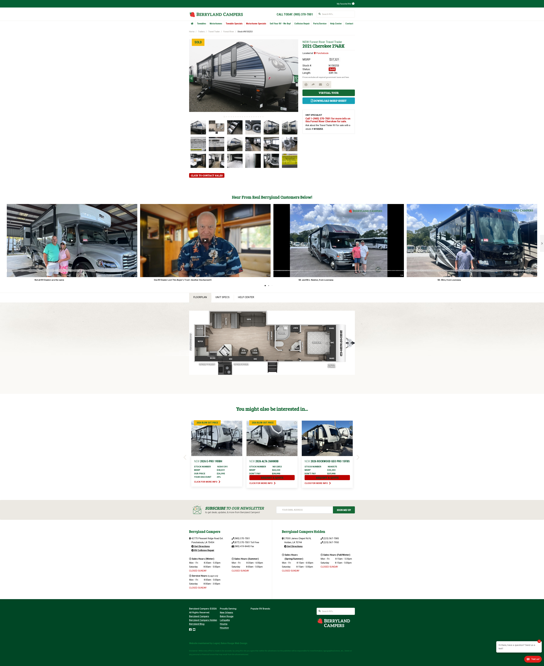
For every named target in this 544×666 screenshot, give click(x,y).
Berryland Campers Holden (203, 620)
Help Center (336, 23)
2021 (307, 46)
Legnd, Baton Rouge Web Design (230, 643)
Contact (349, 23)
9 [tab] (243, 117)
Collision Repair (302, 23)
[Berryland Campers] (216, 14)
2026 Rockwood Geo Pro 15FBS (327, 461)
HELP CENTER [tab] (246, 297)
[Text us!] (533, 660)
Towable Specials (234, 23)
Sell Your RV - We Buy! (280, 23)
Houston (224, 627)
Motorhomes (216, 23)
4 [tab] (231, 117)
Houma (223, 624)
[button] (542, 243)
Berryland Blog (196, 624)
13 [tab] (252, 117)
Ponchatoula (322, 53)
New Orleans (226, 612)
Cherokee (322, 46)
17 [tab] (261, 117)
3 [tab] (229, 117)
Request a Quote (272, 477)
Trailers (201, 31)
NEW (305, 42)
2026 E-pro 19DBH (208, 461)
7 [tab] (238, 117)
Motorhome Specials (256, 23)
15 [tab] (256, 117)
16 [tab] (258, 117)
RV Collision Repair (204, 550)
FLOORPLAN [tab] (200, 297)
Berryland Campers (199, 616)
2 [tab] (227, 117)
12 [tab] (249, 117)
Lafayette (225, 620)
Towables (201, 23)
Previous (191, 78)
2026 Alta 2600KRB (264, 461)
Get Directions (202, 546)
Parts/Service (320, 23)
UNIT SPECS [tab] (222, 297)
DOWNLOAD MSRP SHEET (330, 101)
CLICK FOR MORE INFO (206, 482)
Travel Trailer (214, 31)
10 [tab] (245, 117)
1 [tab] (224, 117)
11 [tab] (247, 117)
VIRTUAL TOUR (329, 93)
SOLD (198, 42)
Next (296, 78)
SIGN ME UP (344, 510)
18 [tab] (263, 117)
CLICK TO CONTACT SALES (207, 175)
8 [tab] (240, 117)
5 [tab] (233, 117)
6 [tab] (236, 117)
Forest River (228, 31)
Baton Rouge (226, 616)
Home (192, 31)
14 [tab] (254, 117)
